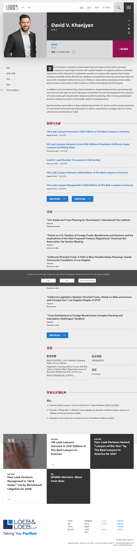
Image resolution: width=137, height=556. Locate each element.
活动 (8, 79)
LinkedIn (104, 521)
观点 (89, 7)
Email (53, 47)
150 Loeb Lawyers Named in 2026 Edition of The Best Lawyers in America (87, 172)
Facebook (104, 524)
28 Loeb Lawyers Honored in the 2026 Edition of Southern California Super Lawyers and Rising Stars (88, 145)
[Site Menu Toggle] (129, 7)
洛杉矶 (54, 44)
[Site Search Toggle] (119, 7)
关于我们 (106, 7)
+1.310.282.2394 (63, 51)
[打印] (128, 29)
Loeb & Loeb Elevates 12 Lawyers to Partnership (73, 160)
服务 (97, 7)
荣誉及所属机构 (12, 90)
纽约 (69, 524)
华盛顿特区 (88, 521)
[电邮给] (129, 21)
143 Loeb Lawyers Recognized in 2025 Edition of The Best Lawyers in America (90, 185)
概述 (8, 67)
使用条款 (120, 526)
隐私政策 (120, 524)
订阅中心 (120, 529)
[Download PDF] (129, 33)
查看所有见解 (80, 199)
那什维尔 (71, 529)
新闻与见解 (10, 73)
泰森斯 (86, 526)
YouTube (104, 529)
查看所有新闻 (55, 199)
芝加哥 (70, 526)
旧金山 (86, 524)
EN (23, 7)
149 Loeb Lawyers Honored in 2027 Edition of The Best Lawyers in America (88, 131)
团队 (82, 7)
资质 (8, 84)
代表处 (86, 529)
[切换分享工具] (128, 25)
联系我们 (120, 521)
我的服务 (124, 48)
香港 (86, 532)
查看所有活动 (55, 335)
